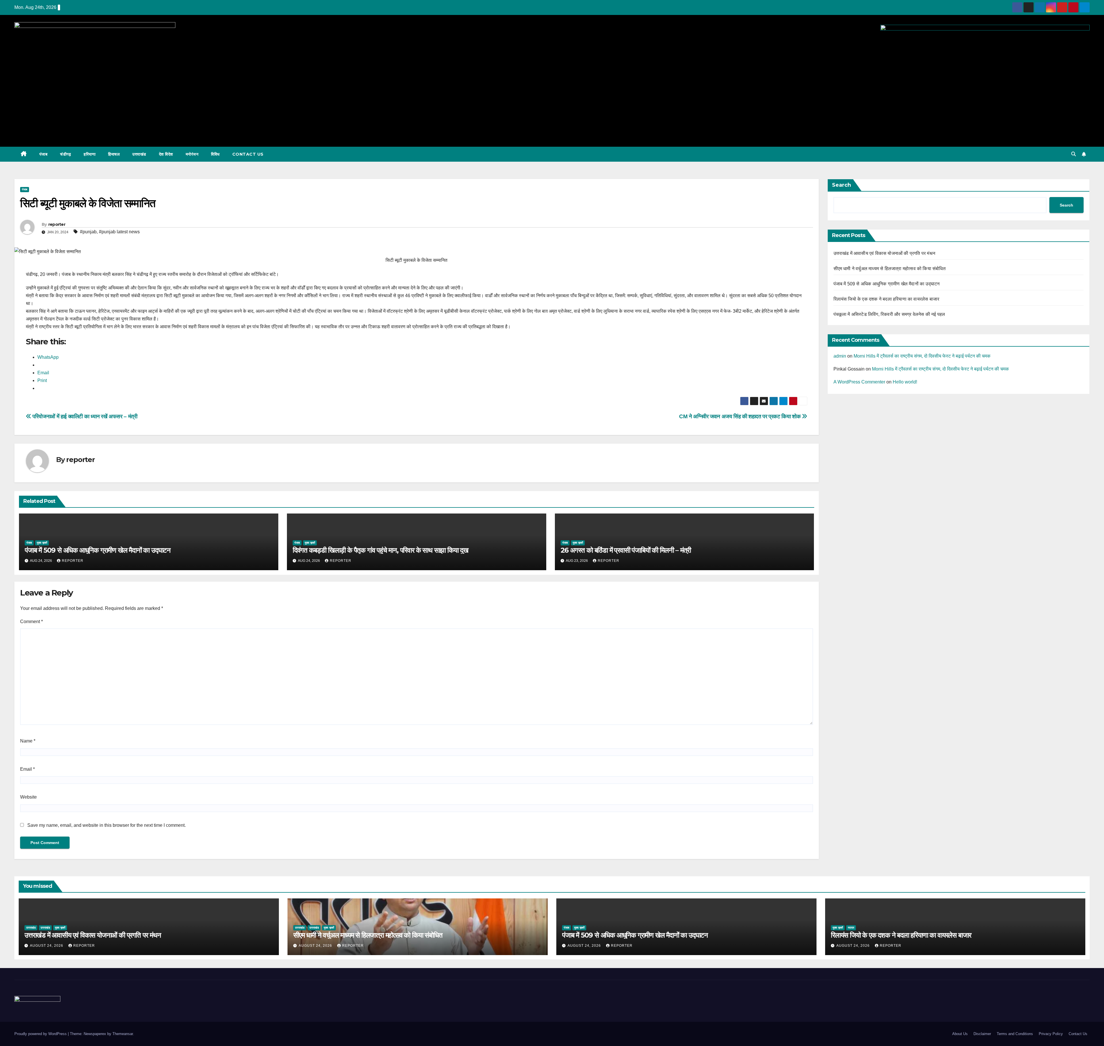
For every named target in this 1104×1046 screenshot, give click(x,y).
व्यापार (851, 927)
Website (28, 797)
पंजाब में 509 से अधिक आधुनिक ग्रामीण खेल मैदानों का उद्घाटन (97, 550)
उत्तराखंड (139, 154)
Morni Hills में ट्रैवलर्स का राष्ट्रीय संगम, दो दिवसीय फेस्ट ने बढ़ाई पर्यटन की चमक (922, 356)
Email (27, 769)
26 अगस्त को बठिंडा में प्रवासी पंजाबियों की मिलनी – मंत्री (626, 550)
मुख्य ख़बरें (42, 542)
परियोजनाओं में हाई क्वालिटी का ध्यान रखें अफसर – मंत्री (84, 416)
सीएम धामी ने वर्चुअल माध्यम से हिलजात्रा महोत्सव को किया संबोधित (889, 268)
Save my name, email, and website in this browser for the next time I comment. (106, 825)
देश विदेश (166, 154)
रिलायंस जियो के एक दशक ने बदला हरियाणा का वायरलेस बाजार (886, 299)
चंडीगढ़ (65, 154)
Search (841, 185)
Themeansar (122, 1034)
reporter (56, 224)
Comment (31, 621)
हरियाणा (89, 154)
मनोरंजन (192, 154)
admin (839, 356)
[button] (1073, 154)
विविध (215, 154)
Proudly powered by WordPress (41, 1034)
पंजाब (43, 154)
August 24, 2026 (47, 946)
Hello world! (905, 381)
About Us (960, 1034)
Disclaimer (982, 1034)
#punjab (88, 231)
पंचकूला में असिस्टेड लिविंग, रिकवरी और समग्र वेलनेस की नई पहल (889, 314)
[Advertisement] (551, 96)
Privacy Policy (1051, 1034)
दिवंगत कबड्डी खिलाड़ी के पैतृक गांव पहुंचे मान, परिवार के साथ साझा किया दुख (380, 550)
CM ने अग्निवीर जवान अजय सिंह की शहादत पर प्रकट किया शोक (740, 416)
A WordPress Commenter (859, 381)
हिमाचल (114, 154)
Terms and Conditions (1015, 1034)
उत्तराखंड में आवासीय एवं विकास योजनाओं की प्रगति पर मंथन (884, 253)
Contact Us (248, 154)
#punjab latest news (119, 231)
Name (27, 740)
